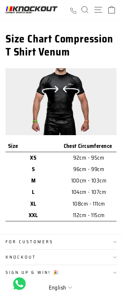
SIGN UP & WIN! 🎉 (33, 272)
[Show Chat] (21, 283)
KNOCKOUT (21, 257)
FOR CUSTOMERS (29, 241)
